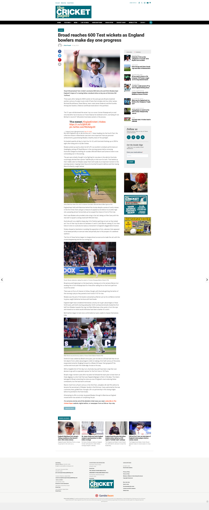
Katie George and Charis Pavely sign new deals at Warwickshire (141, 67)
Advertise (63, 3)
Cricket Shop (121, 22)
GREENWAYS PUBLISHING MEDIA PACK (98, 472)
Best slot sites (126, 482)
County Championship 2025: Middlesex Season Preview (140, 93)
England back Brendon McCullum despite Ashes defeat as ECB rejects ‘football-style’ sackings (115, 438)
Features (67, 22)
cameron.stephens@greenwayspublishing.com (66, 477)
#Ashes (102, 121)
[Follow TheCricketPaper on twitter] (142, 3)
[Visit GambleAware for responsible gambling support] (106, 496)
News (75, 22)
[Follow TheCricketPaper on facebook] (139, 3)
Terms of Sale (126, 473)
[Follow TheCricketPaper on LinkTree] (150, 3)
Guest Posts (70, 3)
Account (58, 3)
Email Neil (91, 478)
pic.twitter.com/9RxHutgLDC (82, 127)
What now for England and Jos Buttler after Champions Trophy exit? (141, 101)
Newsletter (133, 22)
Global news (126, 490)
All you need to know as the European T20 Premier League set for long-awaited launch (140, 77)
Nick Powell (67, 45)
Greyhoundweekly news (128, 486)
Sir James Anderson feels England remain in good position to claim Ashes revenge (92, 438)
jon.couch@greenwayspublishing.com (64, 472)
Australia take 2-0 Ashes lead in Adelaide (141, 120)
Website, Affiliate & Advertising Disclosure (133, 476)
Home (59, 22)
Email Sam (91, 468)
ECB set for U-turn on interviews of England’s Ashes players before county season (140, 438)
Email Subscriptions (127, 467)
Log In (142, 22)
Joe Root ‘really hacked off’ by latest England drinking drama (141, 86)
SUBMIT (130, 162)
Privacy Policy (126, 471)
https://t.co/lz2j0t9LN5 (80, 124)
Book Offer (109, 22)
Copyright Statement (128, 478)
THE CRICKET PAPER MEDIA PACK (97, 470)
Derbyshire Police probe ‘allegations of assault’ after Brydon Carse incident (140, 58)
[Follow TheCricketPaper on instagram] (144, 3)
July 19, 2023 (88, 131)
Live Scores (85, 22)
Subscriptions (97, 22)
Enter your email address (134, 152)
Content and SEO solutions (129, 488)
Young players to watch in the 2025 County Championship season (140, 111)
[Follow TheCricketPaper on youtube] (147, 3)
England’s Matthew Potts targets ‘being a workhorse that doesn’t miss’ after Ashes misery (68, 438)
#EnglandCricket (90, 121)
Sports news (126, 484)
